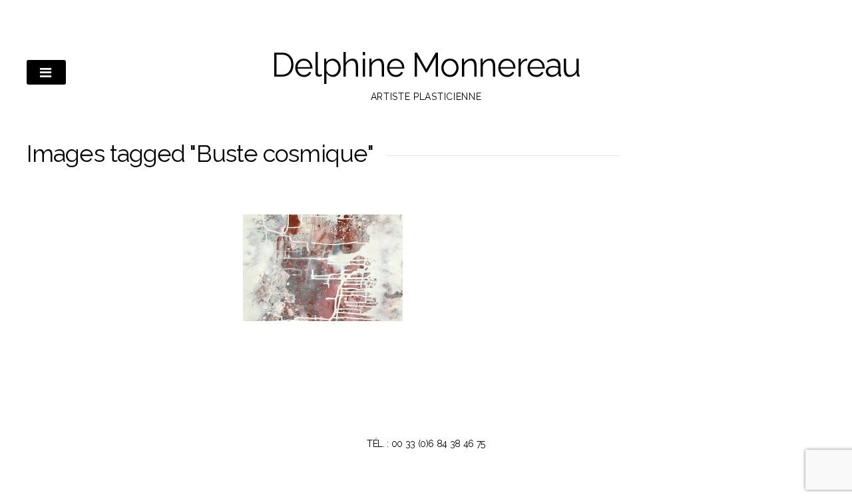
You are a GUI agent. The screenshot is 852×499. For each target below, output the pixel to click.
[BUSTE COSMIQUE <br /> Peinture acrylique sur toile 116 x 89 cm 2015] (323, 268)
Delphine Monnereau (426, 65)
